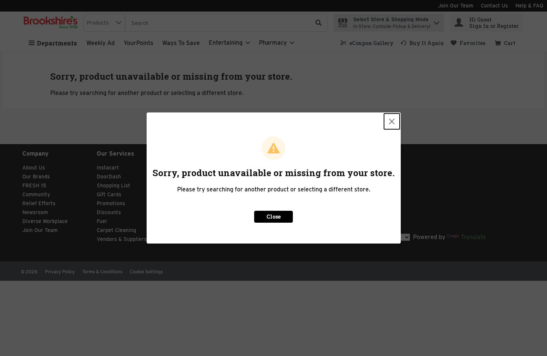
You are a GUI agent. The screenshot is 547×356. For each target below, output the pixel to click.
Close (273, 216)
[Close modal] (392, 121)
